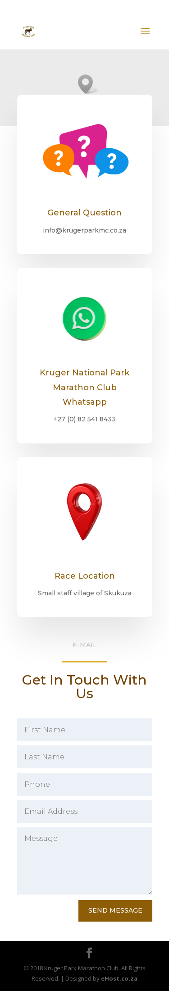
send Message (115, 910)
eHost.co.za (119, 978)
